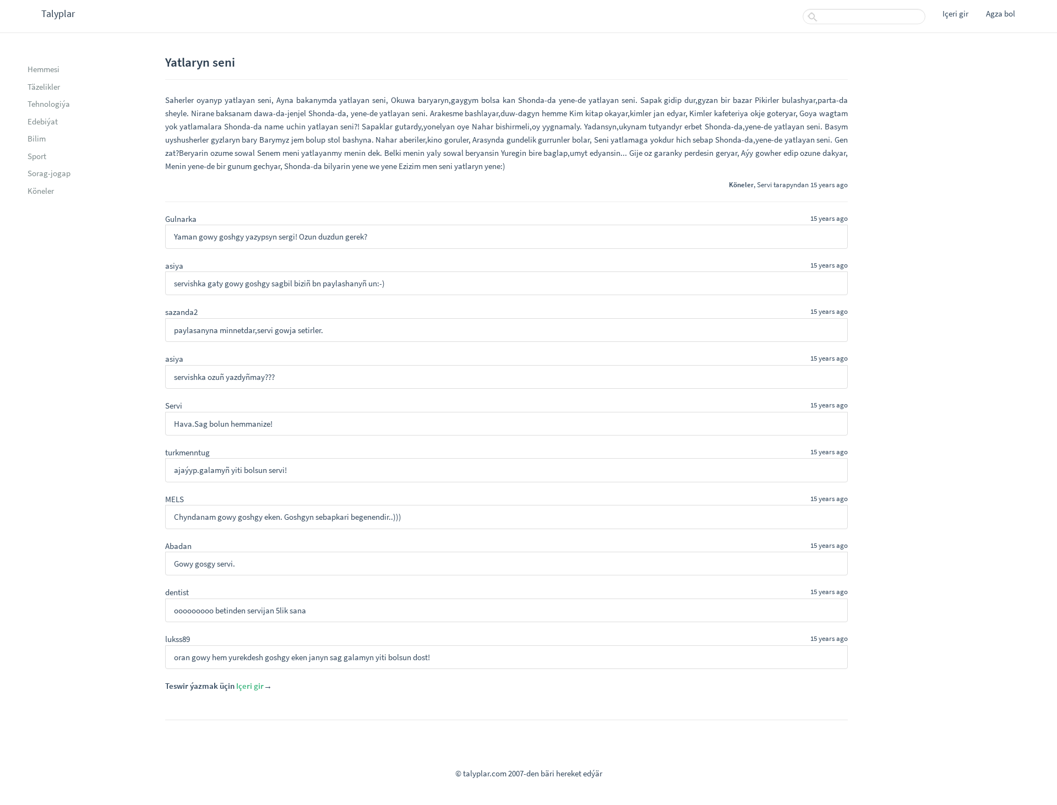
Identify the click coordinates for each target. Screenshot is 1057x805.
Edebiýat (43, 121)
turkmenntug (187, 452)
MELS (174, 499)
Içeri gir (955, 13)
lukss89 (177, 639)
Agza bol (1000, 13)
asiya (174, 265)
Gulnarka (181, 219)
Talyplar (58, 13)
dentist (177, 592)
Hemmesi (43, 69)
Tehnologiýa (49, 104)
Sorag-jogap (49, 173)
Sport (37, 156)
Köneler (41, 191)
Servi (764, 184)
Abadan (178, 546)
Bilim (37, 138)
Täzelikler (44, 86)
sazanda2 (181, 312)
